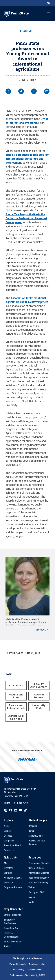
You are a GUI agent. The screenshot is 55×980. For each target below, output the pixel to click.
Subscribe (26, 759)
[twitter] (21, 92)
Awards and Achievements (16, 707)
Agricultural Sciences (16, 717)
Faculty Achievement (39, 685)
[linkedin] (34, 92)
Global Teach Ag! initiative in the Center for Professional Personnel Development (26, 218)
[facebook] (8, 92)
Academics (27, 31)
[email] (47, 92)
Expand (41, 629)
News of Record (39, 696)
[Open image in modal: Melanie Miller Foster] (28, 586)
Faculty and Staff (16, 696)
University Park (38, 707)
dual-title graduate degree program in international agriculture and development (27, 158)
